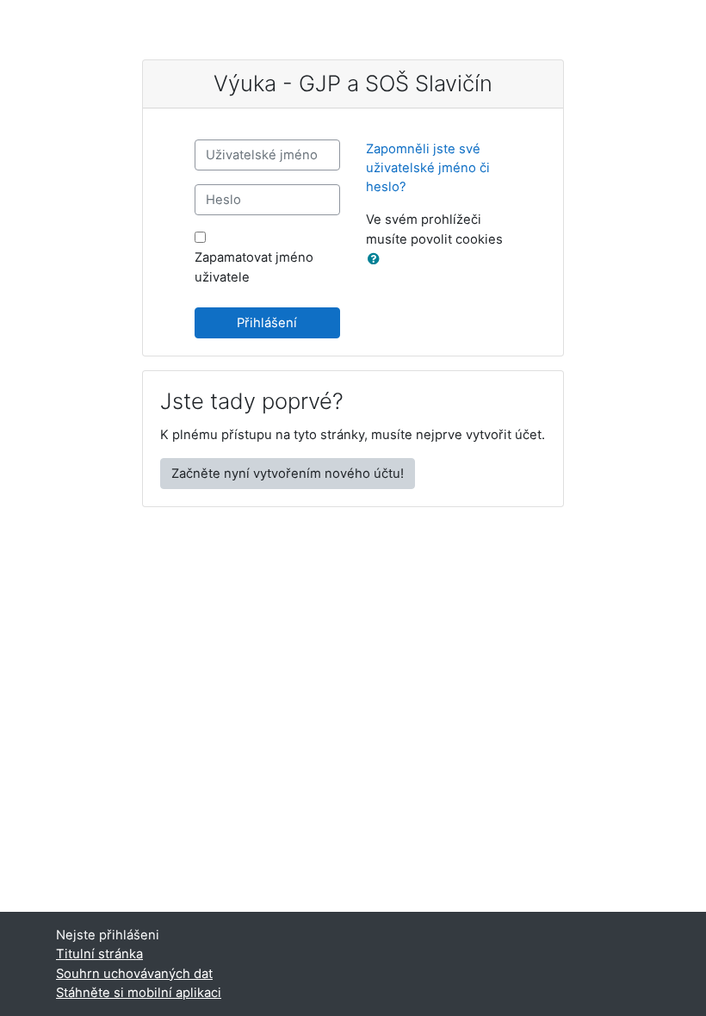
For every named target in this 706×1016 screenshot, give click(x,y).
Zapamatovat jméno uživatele (254, 267)
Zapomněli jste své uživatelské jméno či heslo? (428, 168)
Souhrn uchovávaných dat (134, 974)
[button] (377, 259)
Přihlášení (267, 323)
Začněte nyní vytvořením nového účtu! (287, 473)
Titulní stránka (99, 954)
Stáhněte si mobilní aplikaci (138, 993)
